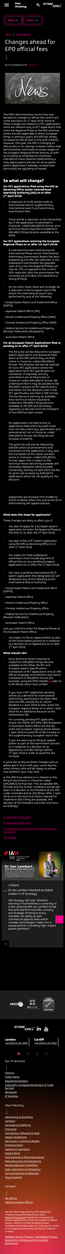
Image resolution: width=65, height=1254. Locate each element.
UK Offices (11, 1198)
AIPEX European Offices (19, 1202)
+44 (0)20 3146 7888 (16, 1043)
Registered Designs (16, 1081)
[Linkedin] (39, 1029)
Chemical (10, 1129)
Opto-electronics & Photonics (22, 1169)
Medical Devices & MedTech (21, 1165)
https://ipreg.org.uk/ (15, 1217)
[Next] (59, 919)
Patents (9, 1072)
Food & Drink (12, 1153)
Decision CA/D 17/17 (18, 823)
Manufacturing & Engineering (23, 1161)
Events (30, 20)
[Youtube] (46, 1029)
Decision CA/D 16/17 (19, 817)
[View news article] (5, 944)
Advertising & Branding (19, 1117)
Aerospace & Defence (18, 1125)
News (11, 20)
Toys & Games (13, 1177)
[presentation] (32, 864)
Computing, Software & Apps (22, 1133)
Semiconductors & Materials (22, 1173)
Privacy (29, 1236)
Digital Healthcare (16, 1137)
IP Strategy (11, 1096)
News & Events (23, 34)
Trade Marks (12, 1076)
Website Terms (14, 1236)
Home (8, 34)
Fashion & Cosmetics (17, 1149)
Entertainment (14, 1145)
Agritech (10, 1121)
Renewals (11, 1092)
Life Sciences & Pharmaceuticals (24, 1157)
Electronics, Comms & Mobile (22, 1141)
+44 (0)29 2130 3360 (45, 1043)
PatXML (11, 837)
